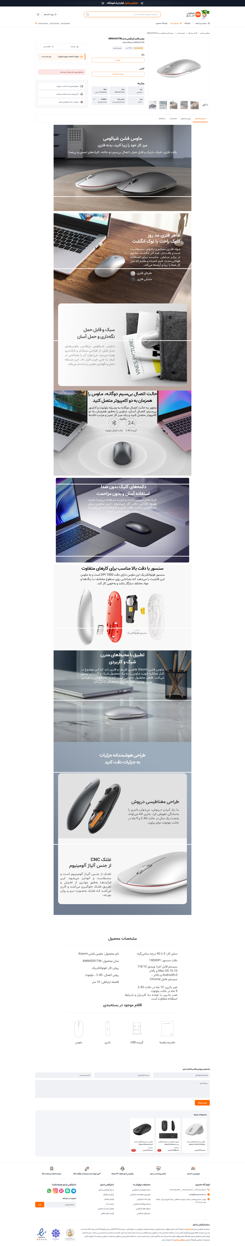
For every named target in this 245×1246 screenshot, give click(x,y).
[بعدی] (35, 1135)
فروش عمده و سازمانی (106, 1208)
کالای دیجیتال (192, 33)
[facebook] (73, 1190)
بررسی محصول (186, 118)
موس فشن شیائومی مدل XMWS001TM (160, 33)
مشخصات (173, 118)
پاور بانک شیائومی (143, 1199)
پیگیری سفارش (108, 1194)
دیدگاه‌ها (162, 118)
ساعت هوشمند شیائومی (141, 1189)
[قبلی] (209, 1135)
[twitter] (61, 1190)
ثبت (39, 1204)
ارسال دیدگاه (202, 1102)
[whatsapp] (49, 1190)
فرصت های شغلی (107, 1213)
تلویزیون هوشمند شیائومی (140, 1194)
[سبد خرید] (38, 14)
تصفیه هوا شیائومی (143, 1208)
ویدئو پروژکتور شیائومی (141, 1204)
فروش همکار (109, 1199)
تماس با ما (110, 1204)
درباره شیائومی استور (106, 1189)
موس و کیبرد (181, 33)
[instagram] (67, 1190)
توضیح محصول (200, 118)
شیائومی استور (205, 33)
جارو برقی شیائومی (143, 1213)
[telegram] (55, 1190)
